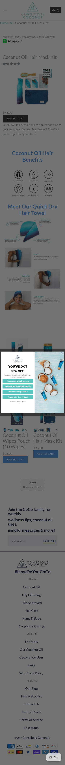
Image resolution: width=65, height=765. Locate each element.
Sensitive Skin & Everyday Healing (18, 386)
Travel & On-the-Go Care (18, 397)
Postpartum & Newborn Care (18, 381)
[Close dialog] (62, 353)
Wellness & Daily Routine (17, 392)
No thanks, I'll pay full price (18, 402)
